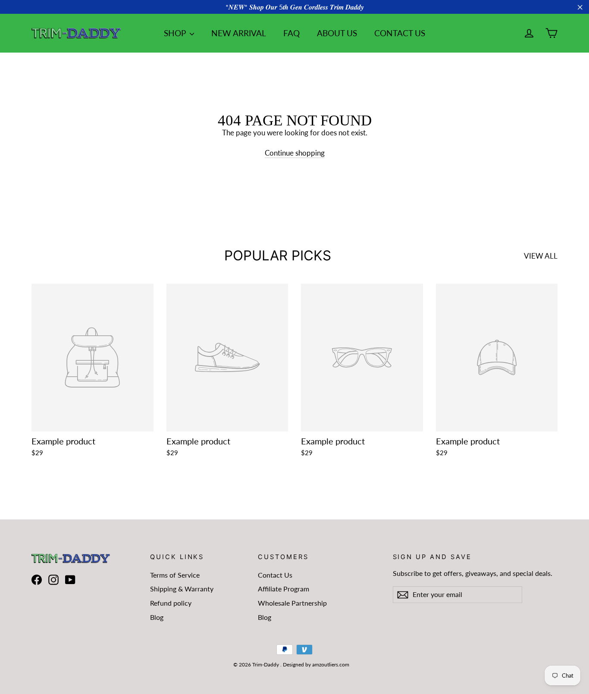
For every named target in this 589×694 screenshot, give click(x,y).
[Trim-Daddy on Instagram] (53, 580)
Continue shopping (295, 152)
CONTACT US (399, 33)
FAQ (291, 33)
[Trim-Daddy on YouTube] (70, 580)
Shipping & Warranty (181, 589)
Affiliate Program (283, 589)
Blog (156, 617)
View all (541, 255)
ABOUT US (337, 33)
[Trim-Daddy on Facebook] (36, 580)
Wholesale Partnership (292, 603)
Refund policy (170, 603)
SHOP (176, 33)
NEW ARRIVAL (238, 33)
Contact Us (275, 575)
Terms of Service (175, 575)
